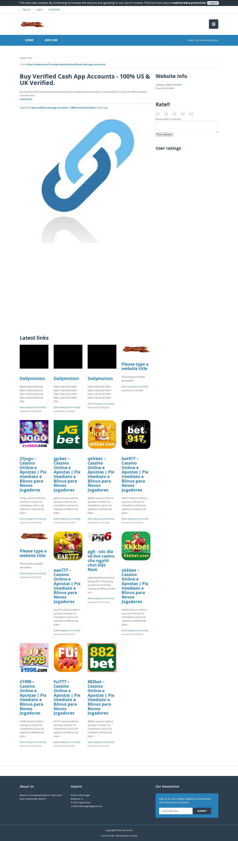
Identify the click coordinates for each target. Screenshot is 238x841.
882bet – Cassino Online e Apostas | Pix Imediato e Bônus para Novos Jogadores (101, 697)
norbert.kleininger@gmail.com (86, 806)
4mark (129, 830)
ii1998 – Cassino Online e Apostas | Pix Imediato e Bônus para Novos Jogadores (33, 697)
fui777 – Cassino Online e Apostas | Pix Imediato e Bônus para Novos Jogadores (67, 697)
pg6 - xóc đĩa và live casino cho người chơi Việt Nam (101, 560)
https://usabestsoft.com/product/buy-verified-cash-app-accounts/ (66, 64)
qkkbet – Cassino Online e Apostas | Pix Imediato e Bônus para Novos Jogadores (101, 474)
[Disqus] (85, 286)
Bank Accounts (174, 84)
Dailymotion (32, 378)
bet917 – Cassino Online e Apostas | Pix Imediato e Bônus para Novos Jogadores (135, 474)
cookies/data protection (189, 3)
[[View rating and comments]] (33, 407)
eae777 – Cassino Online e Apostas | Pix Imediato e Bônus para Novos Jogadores (67, 585)
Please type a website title (135, 366)
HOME (29, 40)
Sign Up (26, 9)
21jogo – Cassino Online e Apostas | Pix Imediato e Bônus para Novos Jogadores (33, 474)
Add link (51, 40)
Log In (39, 9)
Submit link (54, 9)
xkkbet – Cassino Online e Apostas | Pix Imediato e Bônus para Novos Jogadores (135, 585)
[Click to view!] (85, 176)
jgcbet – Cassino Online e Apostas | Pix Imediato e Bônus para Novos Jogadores (67, 474)
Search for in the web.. (64, 107)
